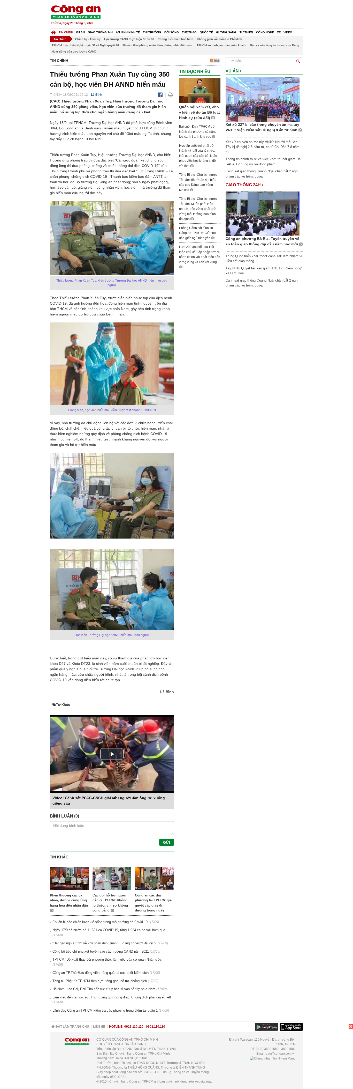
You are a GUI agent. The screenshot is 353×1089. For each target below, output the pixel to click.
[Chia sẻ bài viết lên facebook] (160, 95)
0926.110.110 (133, 1026)
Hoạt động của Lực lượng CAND (74, 51)
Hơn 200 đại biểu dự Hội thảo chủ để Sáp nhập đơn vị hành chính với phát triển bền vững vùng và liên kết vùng (199, 254)
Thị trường (152, 32)
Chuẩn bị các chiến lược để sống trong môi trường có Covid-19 (100, 922)
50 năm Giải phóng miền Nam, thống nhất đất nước (157, 45)
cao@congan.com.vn (281, 1053)
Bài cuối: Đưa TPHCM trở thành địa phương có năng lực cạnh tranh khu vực (198, 131)
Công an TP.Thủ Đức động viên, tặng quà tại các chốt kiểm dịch (100, 973)
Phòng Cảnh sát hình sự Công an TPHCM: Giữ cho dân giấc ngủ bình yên (197, 233)
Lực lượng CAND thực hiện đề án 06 (129, 39)
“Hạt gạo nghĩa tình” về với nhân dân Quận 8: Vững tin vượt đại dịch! (104, 943)
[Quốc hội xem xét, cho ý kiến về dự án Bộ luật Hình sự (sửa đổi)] (199, 90)
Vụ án (80, 32)
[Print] (170, 95)
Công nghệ (265, 32)
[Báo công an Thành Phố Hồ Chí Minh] (76, 11)
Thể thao (189, 32)
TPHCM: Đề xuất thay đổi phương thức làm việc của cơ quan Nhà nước (107, 959)
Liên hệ (99, 1026)
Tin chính (66, 32)
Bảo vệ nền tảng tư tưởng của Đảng (274, 45)
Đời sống (171, 32)
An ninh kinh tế (128, 32)
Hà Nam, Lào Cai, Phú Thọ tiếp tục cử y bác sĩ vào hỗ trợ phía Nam (103, 989)
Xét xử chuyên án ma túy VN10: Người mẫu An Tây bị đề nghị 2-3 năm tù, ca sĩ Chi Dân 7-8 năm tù (263, 147)
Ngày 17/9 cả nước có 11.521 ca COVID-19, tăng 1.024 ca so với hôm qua (108, 930)
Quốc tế (206, 32)
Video (287, 32)
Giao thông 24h (100, 32)
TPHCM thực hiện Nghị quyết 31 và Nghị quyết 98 (85, 45)
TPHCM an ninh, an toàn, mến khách (221, 45)
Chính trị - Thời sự (88, 39)
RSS (216, 60)
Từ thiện (246, 32)
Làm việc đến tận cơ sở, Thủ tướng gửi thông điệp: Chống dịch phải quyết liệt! (111, 997)
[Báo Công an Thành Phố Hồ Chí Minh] (53, 31)
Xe (279, 32)
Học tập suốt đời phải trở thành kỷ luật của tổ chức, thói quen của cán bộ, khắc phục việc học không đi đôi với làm (198, 156)
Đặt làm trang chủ (72, 1026)
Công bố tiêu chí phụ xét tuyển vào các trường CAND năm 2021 (100, 951)
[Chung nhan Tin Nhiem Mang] (273, 1058)
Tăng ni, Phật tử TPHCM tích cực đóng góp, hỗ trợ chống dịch (99, 981)
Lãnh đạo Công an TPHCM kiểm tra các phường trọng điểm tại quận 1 (105, 1010)
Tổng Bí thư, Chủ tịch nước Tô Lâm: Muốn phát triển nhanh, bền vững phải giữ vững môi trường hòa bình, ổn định (198, 209)
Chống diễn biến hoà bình (175, 39)
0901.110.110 (155, 1026)
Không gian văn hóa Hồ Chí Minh (219, 39)
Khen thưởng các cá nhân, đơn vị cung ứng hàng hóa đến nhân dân (69, 900)
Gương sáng (226, 32)
